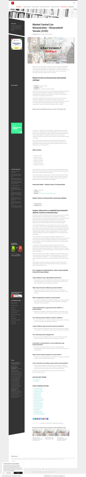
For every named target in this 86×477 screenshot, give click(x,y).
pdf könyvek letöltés (15, 397)
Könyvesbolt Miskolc (17, 378)
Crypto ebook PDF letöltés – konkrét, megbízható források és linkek (16, 175)
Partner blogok (13, 323)
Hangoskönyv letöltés (14, 305)
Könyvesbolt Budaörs (18, 368)
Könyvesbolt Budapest (14, 367)
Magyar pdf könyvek (27, 6)
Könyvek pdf (18, 362)
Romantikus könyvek (38, 406)
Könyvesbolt (42, 34)
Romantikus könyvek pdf (44, 6)
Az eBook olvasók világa (16, 185)
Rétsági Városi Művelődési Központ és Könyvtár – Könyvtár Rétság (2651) (16, 198)
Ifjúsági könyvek (37, 395)
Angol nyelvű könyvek (38, 388)
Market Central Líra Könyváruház (58, 423)
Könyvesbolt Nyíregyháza (15, 379)
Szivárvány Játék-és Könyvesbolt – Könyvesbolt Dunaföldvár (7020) (38, 439)
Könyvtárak (36, 381)
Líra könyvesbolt (20, 392)
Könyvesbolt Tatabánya (14, 386)
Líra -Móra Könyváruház (14, 392)
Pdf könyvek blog (37, 401)
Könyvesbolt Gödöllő (16, 374)
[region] (13, 468)
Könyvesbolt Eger (13, 372)
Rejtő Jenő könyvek (38, 405)
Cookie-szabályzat (11, 470)
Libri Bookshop (19, 391)
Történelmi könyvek (38, 411)
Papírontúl (12, 396)
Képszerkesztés (13, 318)
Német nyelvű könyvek (38, 400)
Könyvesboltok (71, 6)
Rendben (18, 472)
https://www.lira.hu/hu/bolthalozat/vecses (47, 193)
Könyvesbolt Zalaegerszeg (15, 388)
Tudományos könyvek (38, 412)
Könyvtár (13, 390)
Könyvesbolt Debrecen (15, 371)
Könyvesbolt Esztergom (19, 372)
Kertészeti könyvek (38, 397)
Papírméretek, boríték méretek (15, 314)
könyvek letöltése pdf (14, 362)
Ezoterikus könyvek (38, 389)
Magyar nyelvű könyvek (39, 398)
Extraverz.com (13, 303)
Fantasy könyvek (37, 392)
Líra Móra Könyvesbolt (14, 393)
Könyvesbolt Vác (16, 387)
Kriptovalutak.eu (13, 321)
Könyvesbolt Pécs (14, 380)
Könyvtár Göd (18, 390)
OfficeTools (13, 316)
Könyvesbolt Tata (18, 385)
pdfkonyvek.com (37, 34)
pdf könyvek (16, 396)
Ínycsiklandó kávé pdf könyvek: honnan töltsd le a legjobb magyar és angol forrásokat (16, 182)
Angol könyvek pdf (35, 6)
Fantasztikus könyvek (38, 391)
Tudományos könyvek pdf (55, 6)
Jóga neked (13, 307)
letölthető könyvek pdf (14, 391)
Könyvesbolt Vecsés (48, 34)
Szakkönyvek (37, 409)
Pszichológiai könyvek (38, 403)
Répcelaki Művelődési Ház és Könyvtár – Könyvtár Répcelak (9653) (16, 202)
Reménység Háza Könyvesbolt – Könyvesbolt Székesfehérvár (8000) (62, 439)
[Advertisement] (16, 67)
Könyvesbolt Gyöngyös (14, 373)
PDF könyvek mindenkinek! (39, 414)
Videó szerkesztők (14, 312)
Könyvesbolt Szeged (16, 381)
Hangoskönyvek (37, 394)
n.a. (39, 191)
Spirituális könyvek (38, 408)
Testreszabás (8, 472)
